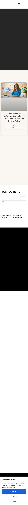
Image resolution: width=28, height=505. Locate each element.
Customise (14, 496)
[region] (14, 491)
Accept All (14, 491)
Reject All (14, 501)
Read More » (14, 133)
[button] (19, 4)
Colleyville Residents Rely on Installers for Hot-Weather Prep (12, 216)
